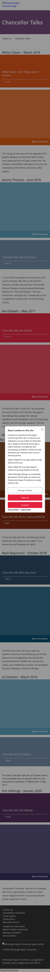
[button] (42, 429)
